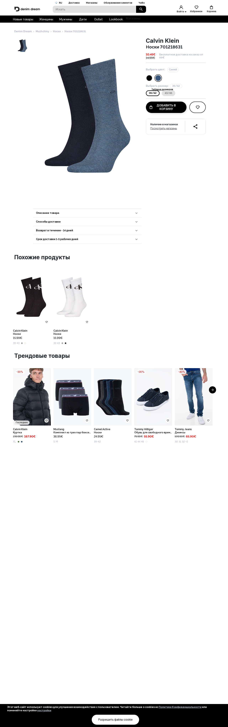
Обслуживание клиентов (118, 3)
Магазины (91, 3)
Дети (83, 19)
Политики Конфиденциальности (180, 707)
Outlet (98, 19)
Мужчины (65, 19)
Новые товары (23, 19)
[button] (87, 213)
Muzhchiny (42, 31)
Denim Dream (23, 31)
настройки (44, 710)
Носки (57, 31)
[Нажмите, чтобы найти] (141, 9)
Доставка (74, 3)
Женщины (46, 19)
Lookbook (116, 19)
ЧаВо (142, 3)
